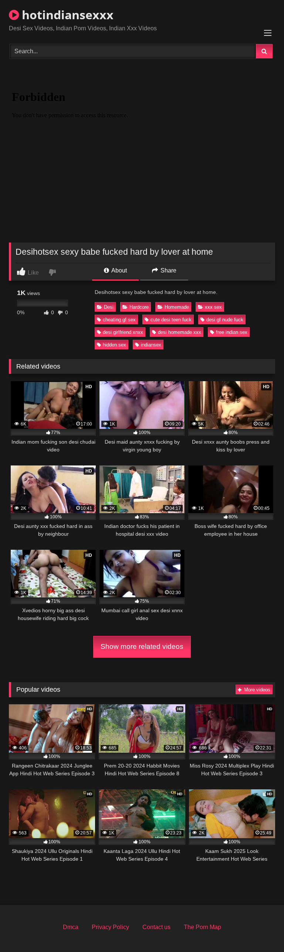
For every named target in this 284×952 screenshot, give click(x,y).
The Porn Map (202, 927)
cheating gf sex (119, 319)
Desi (109, 307)
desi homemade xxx (179, 332)
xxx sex (213, 307)
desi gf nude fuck (224, 319)
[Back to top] (261, 930)
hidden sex (114, 345)
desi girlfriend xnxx (123, 332)
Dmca (70, 927)
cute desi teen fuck (171, 319)
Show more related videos (142, 646)
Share (167, 270)
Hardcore (139, 307)
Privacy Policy (110, 927)
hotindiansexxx (66, 15)
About (118, 270)
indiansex (151, 345)
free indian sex (231, 332)
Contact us (156, 927)
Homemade (177, 307)
